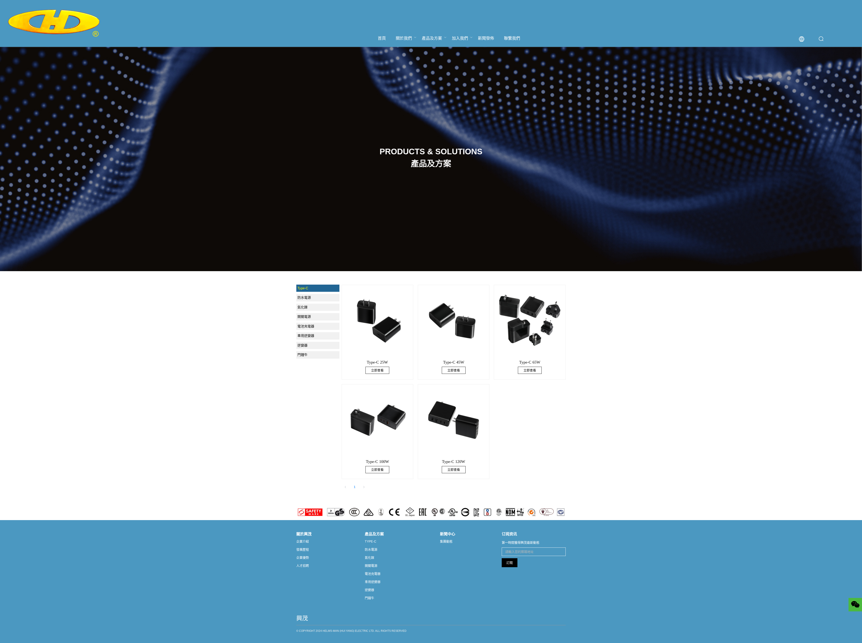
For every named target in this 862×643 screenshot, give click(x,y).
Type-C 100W (377, 461)
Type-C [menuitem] (302, 288)
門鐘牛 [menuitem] (302, 355)
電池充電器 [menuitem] (305, 326)
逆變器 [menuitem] (302, 345)
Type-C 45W (453, 362)
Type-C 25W (377, 362)
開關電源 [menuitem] (304, 316)
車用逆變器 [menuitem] (305, 336)
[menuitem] (382, 38)
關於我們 (404, 38)
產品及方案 (432, 38)
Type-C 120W (453, 461)
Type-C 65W (529, 362)
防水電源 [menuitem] (304, 297)
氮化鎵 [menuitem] (302, 307)
